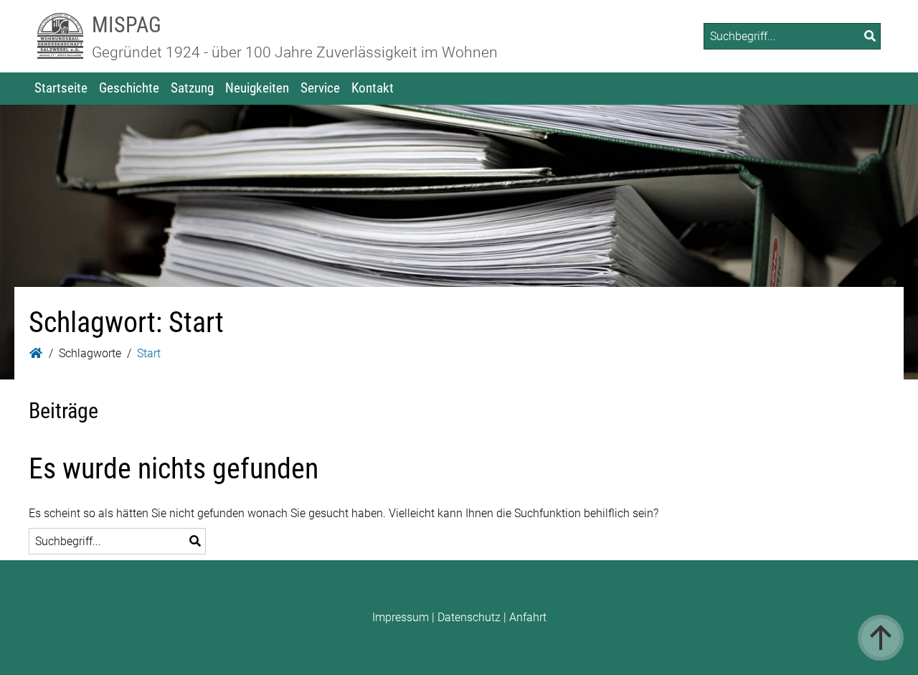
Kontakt (372, 88)
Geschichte (129, 88)
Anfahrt (527, 617)
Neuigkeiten (257, 88)
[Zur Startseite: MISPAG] (60, 36)
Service (320, 88)
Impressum (400, 617)
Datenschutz (469, 617)
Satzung (192, 88)
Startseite (60, 88)
